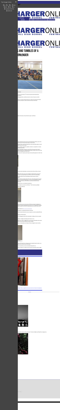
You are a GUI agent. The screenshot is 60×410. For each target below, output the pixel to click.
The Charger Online (6, 2)
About (5, 5)
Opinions (22, 17)
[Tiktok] (30, 405)
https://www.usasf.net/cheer (27, 208)
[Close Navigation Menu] (16, 2)
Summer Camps (51, 19)
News (11, 5)
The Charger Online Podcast (40, 19)
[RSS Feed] (30, 409)
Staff (8, 5)
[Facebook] (18, 386)
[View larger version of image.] (21, 75)
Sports (31, 19)
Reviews (23, 19)
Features (14, 5)
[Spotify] (30, 407)
